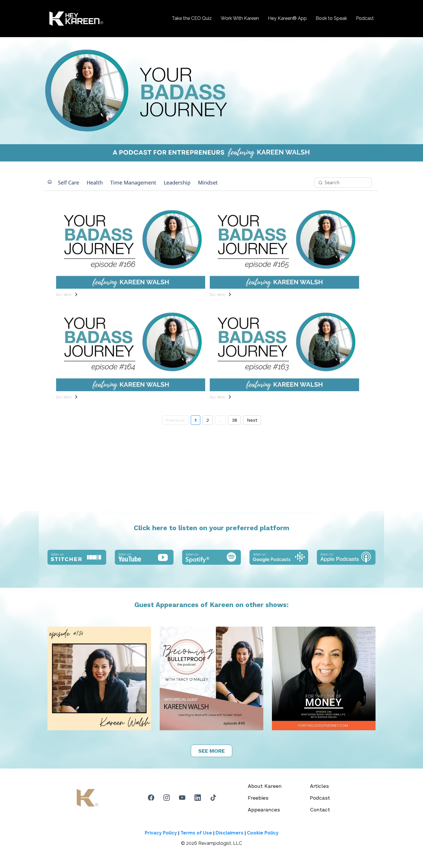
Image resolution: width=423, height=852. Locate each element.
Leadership (177, 182)
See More (64, 294)
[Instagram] (166, 797)
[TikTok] (213, 797)
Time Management (133, 182)
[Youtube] (182, 797)
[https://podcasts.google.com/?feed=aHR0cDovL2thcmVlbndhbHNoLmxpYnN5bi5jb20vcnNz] (278, 557)
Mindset (208, 182)
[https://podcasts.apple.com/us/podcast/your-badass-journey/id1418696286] (346, 557)
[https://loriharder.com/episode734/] (99, 678)
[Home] (49, 182)
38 (234, 420)
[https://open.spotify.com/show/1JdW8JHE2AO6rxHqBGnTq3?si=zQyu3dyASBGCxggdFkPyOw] (211, 557)
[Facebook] (151, 797)
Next (252, 420)
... (220, 420)
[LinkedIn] (197, 797)
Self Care (68, 182)
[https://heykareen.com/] (76, 18)
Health (95, 182)
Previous (175, 420)
